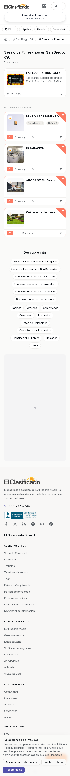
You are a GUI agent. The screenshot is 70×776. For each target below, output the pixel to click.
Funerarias (44, 315)
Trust (7, 578)
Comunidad (11, 691)
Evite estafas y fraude (17, 585)
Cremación (25, 315)
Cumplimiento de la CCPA (19, 604)
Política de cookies (15, 598)
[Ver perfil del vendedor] (10, 118)
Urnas (35, 345)
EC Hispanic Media (15, 628)
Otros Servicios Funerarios (35, 330)
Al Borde (9, 667)
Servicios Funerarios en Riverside (35, 291)
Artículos (9, 704)
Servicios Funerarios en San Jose (35, 276)
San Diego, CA (24, 39)
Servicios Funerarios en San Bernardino (35, 269)
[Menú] (58, 6)
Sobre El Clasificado (16, 553)
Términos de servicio (16, 572)
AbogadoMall (12, 660)
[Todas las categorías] (44, 6)
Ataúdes (32, 307)
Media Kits (10, 559)
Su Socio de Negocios (17, 648)
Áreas (7, 717)
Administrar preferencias (21, 762)
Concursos (10, 698)
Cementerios (50, 307)
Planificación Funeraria (26, 337)
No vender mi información (19, 610)
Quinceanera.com (14, 635)
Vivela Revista (12, 673)
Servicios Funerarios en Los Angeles (35, 261)
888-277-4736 (19, 506)
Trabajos (9, 565)
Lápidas (16, 307)
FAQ (6, 733)
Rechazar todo (54, 762)
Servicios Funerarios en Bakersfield (35, 284)
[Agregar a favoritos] (61, 94)
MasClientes (11, 654)
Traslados (51, 337)
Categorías (10, 710)
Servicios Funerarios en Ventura (35, 299)
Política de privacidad (17, 591)
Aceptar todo (14, 769)
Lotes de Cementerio (35, 322)
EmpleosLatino (12, 641)
